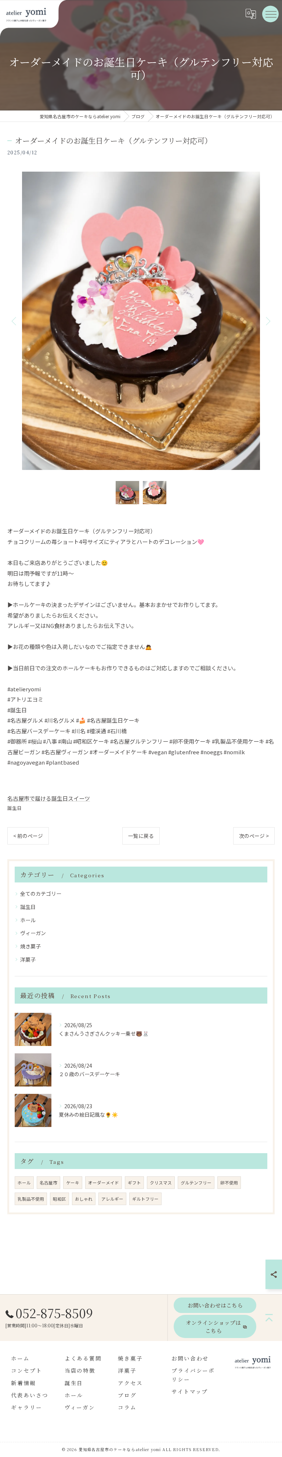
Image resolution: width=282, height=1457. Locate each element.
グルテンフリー (196, 1183)
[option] (141, 321)
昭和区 (59, 1199)
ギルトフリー (145, 1199)
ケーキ (72, 1183)
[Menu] (270, 14)
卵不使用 (229, 1183)
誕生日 (14, 807)
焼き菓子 (30, 946)
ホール (28, 920)
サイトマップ (189, 1391)
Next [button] (267, 320)
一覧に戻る (141, 835)
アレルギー (112, 1199)
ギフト (134, 1183)
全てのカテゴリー (40, 893)
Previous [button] (14, 320)
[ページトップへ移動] (269, 1317)
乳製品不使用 (31, 1199)
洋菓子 (28, 959)
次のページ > (254, 835)
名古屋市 (48, 1183)
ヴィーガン (33, 933)
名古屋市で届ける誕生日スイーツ (48, 798)
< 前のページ (28, 835)
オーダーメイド (103, 1183)
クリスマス (161, 1183)
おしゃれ (84, 1199)
